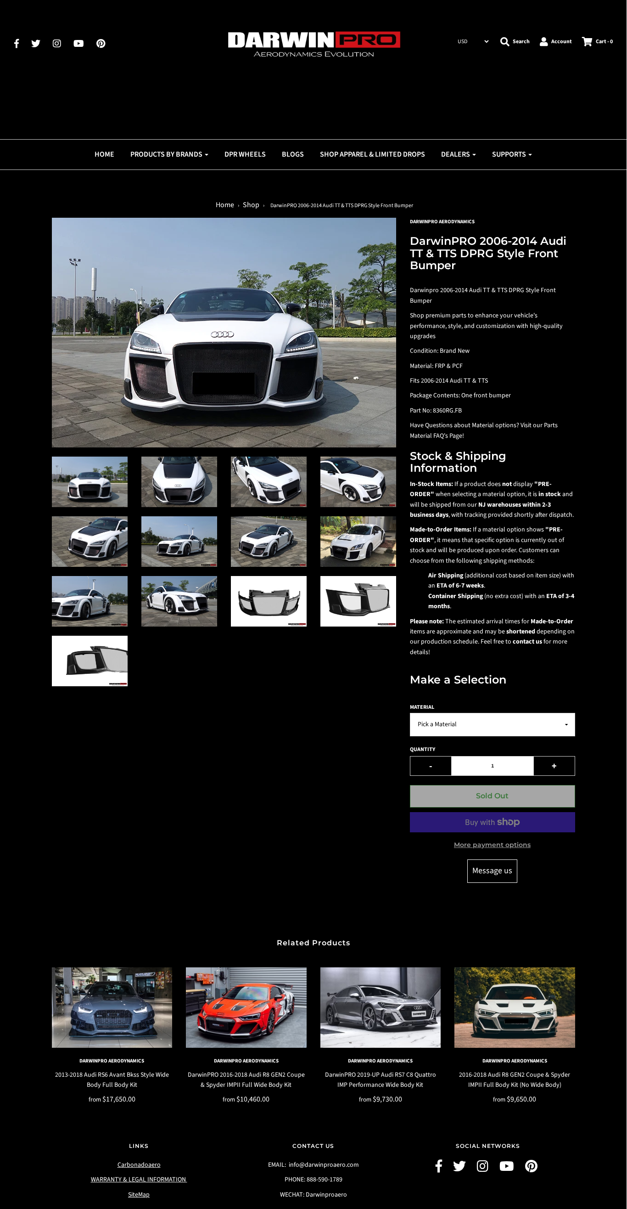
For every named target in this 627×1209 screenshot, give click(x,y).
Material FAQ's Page (436, 436)
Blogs (293, 154)
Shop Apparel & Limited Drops (372, 154)
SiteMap (139, 1194)
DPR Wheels (245, 154)
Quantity (422, 749)
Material (422, 707)
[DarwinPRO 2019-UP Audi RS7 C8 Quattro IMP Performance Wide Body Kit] (380, 1007)
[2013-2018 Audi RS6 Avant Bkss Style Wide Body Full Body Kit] (112, 1007)
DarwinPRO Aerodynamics (111, 1060)
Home (104, 154)
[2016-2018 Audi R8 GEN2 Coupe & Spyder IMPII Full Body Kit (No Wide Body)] (514, 1007)
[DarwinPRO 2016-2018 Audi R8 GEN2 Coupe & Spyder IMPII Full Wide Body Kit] (246, 1007)
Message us (492, 870)
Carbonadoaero (139, 1164)
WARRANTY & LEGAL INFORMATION (139, 1179)
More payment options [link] (492, 845)
